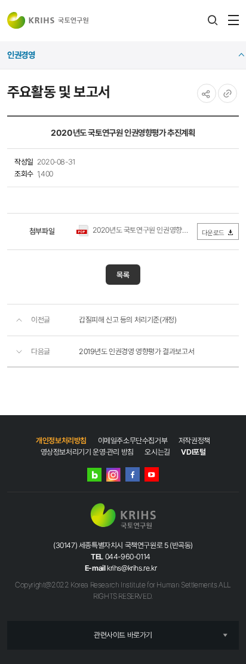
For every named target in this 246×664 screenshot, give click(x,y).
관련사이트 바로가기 (123, 635)
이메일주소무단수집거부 (133, 440)
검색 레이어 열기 (212, 20)
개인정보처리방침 (61, 440)
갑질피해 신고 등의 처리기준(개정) (127, 319)
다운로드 (213, 233)
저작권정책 (194, 440)
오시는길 (157, 451)
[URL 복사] (227, 93)
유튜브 (151, 474)
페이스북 (132, 474)
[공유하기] (206, 93)
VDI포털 (193, 451)
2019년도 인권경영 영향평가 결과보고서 (136, 351)
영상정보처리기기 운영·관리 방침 (87, 451)
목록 (123, 274)
